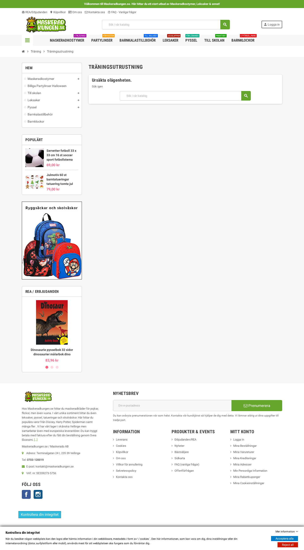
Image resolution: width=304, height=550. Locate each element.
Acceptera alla (285, 538)
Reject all (288, 544)
